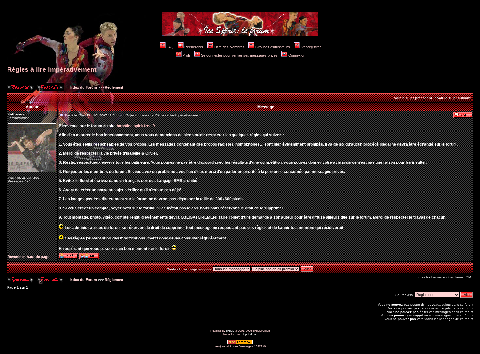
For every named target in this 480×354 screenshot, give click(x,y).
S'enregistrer (311, 47)
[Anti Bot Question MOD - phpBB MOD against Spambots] (240, 343)
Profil (186, 55)
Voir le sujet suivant (454, 98)
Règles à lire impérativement (52, 69)
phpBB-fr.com (250, 334)
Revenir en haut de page (28, 257)
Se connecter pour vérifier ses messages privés (239, 55)
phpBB (230, 330)
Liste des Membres (229, 47)
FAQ (170, 47)
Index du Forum (83, 87)
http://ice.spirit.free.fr (136, 126)
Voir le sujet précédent (413, 98)
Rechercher (193, 47)
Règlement (114, 87)
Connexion (296, 55)
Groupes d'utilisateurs (272, 47)
